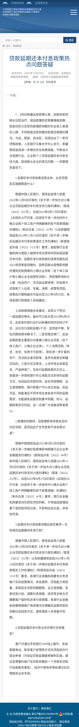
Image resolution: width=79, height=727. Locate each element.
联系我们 (46, 708)
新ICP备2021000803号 (45, 714)
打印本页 (51, 82)
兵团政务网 (17, 3)
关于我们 (33, 708)
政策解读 (17, 45)
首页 (8, 45)
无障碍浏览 (41, 3)
